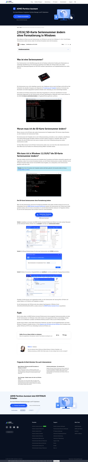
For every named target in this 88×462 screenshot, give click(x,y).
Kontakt (54, 445)
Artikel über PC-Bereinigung (58, 438)
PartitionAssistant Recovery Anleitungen (60, 428)
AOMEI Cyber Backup (78, 428)
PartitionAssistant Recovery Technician (39, 443)
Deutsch (9, 432)
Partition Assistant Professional (38, 428)
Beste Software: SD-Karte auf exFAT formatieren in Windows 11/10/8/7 (28, 367)
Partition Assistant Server (36, 431)
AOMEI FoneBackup (78, 433)
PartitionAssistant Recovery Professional (39, 440)
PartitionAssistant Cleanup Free (38, 445)
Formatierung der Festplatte (49, 88)
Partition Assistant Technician (37, 435)
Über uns (55, 448)
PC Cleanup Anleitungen (57, 431)
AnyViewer (77, 431)
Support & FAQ (56, 440)
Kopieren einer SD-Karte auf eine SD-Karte (50, 324)
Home (18, 27)
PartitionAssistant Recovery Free (38, 438)
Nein (65, 335)
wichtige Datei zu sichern (23, 169)
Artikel (21, 27)
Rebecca (23, 44)
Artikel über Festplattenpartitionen (59, 433)
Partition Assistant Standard (37, 426)
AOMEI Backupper (78, 426)
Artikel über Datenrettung (58, 435)
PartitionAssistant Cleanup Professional (39, 448)
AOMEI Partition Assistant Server (51, 306)
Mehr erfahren (49, 460)
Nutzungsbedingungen (78, 458)
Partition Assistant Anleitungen (59, 426)
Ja (58, 335)
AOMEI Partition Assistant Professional (36, 206)
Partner (54, 443)
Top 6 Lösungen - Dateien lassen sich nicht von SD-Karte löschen (29, 378)
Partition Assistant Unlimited (37, 433)
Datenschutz (71, 458)
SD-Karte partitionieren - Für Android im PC (55, 366)
